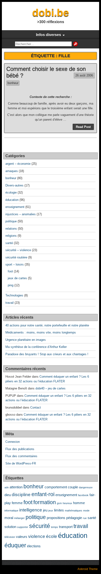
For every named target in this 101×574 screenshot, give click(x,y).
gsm (59, 503)
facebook (83, 495)
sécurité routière (16, 257)
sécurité (39, 526)
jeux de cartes (17, 278)
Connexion (12, 441)
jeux (50, 510)
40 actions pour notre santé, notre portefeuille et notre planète (47, 325)
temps (54, 527)
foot (10, 271)
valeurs (21, 537)
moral (8, 518)
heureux (67, 503)
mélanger (19, 518)
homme (79, 503)
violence (36, 536)
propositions (56, 518)
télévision (9, 537)
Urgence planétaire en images (25, 340)
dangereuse (86, 487)
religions (11, 235)
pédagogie (74, 518)
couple (73, 487)
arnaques (11, 171)
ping (10, 285)
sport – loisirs (14, 264)
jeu (45, 510)
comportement (56, 487)
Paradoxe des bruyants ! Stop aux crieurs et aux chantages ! (46, 354)
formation (44, 502)
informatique (11, 510)
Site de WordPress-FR (20, 463)
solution (10, 527)
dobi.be (50, 12)
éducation (12, 200)
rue (85, 518)
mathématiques (73, 510)
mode (86, 510)
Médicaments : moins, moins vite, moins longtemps (40, 332)
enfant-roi (42, 494)
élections (34, 546)
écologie (11, 192)
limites (59, 510)
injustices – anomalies (20, 214)
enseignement (14, 207)
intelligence (30, 509)
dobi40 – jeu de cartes (50, 388)
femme (17, 503)
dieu (7, 495)
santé (9, 243)
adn (6, 487)
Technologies (14, 295)
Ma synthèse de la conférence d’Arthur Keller (36, 347)
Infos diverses (48, 35)
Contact (35, 407)
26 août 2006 (84, 75)
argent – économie (18, 163)
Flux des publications (19, 449)
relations (11, 228)
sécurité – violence (18, 250)
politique (11, 221)
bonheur (13, 83)
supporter (22, 527)
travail (9, 302)
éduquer (15, 545)
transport (66, 527)
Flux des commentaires (21, 456)
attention (16, 487)
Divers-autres (14, 185)
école (51, 536)
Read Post (83, 127)
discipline (21, 494)
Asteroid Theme (88, 569)
